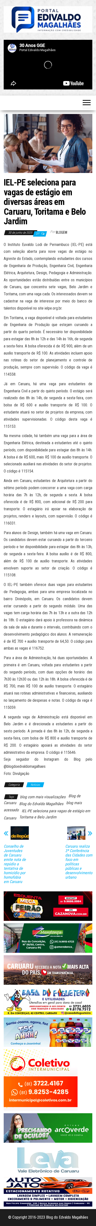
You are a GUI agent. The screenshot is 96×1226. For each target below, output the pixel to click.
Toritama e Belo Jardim (37, 817)
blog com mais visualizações (42, 797)
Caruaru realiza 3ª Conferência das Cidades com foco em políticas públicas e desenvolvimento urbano (78, 862)
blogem (61, 232)
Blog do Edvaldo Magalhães (41, 803)
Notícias (35, 784)
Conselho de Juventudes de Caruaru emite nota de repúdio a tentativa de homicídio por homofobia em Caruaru (15, 864)
